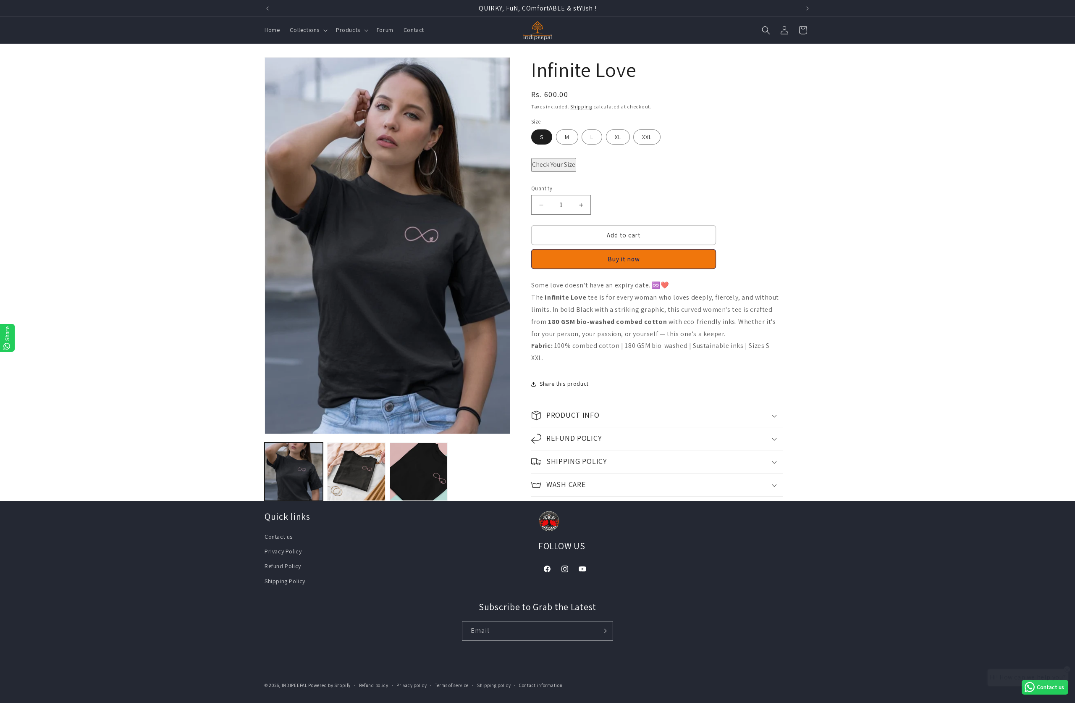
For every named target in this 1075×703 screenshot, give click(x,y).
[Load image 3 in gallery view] (419, 471)
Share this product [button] (564, 384)
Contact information (540, 685)
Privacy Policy (283, 551)
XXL (647, 137)
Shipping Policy (285, 581)
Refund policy (373, 685)
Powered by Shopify (329, 685)
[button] (308, 30)
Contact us (279, 536)
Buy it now (624, 259)
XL (618, 137)
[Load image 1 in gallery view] (294, 471)
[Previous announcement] (267, 8)
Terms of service (452, 685)
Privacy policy (411, 685)
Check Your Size (553, 164)
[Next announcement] (807, 8)
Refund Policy (283, 566)
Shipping (581, 106)
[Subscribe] (603, 631)
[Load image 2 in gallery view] (356, 471)
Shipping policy (494, 685)
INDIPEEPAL (294, 685)
